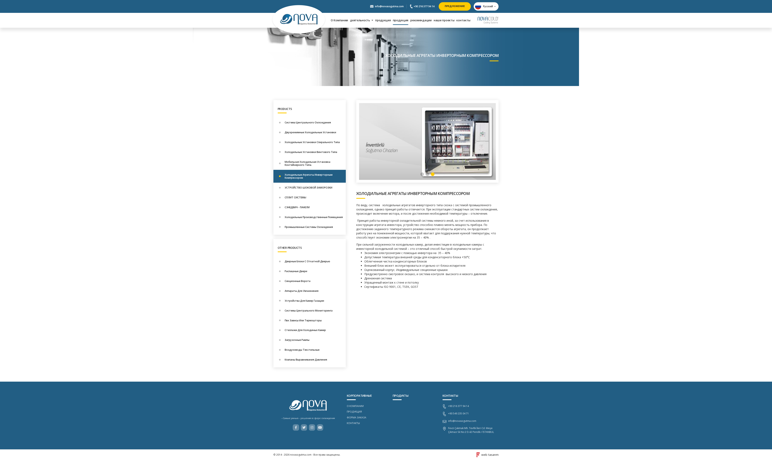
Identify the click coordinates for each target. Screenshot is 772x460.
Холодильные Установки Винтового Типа (311, 152)
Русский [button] (488, 6)
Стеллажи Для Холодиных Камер (305, 330)
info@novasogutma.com (389, 6)
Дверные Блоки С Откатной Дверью (307, 261)
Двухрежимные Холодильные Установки (310, 132)
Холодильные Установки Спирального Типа (312, 142)
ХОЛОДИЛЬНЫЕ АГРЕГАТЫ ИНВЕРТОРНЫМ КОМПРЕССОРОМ (413, 193)
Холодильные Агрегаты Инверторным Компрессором (309, 176)
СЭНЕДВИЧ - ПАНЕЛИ (297, 207)
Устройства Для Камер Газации (304, 300)
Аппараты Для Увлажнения (301, 291)
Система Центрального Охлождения (308, 122)
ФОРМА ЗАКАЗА (356, 417)
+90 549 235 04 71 (458, 413)
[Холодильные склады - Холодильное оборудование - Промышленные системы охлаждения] (298, 20)
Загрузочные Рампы (297, 340)
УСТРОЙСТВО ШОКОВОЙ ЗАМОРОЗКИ (308, 187)
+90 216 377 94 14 (423, 6)
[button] (422, 174)
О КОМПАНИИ (355, 406)
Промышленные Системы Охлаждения (309, 227)
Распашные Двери (296, 271)
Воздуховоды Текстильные (302, 350)
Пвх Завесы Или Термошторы (303, 320)
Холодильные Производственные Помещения (314, 217)
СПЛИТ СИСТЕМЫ (295, 197)
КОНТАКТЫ (353, 423)
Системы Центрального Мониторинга (309, 310)
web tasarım (490, 454)
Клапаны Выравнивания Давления (306, 359)
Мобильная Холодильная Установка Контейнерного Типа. (307, 163)
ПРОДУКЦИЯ (354, 411)
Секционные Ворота (297, 281)
